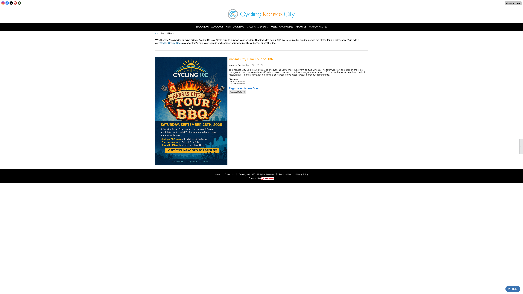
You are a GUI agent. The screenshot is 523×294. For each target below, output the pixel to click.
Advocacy (217, 26)
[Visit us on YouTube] (15, 3)
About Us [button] (301, 26)
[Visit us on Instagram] (3, 3)
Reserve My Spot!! (237, 92)
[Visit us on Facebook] (7, 3)
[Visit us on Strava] (11, 3)
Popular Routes (318, 26)
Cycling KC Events (257, 26)
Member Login (513, 3)
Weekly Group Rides (281, 26)
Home (156, 33)
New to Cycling (235, 26)
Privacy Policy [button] (302, 174)
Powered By (254, 178)
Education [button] (202, 26)
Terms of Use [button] (285, 174)
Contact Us (229, 174)
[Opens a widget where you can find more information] (512, 289)
